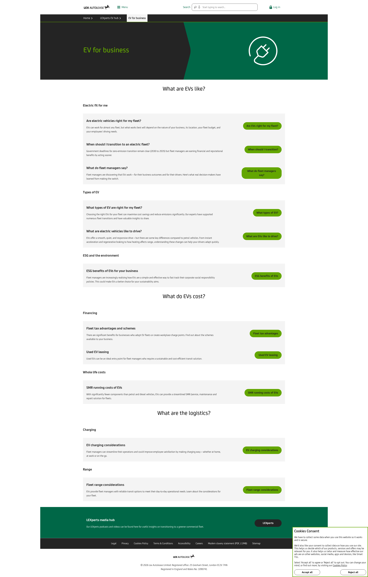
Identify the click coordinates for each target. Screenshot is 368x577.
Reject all (353, 572)
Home (86, 18)
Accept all (307, 572)
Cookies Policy (340, 565)
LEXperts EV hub (109, 18)
